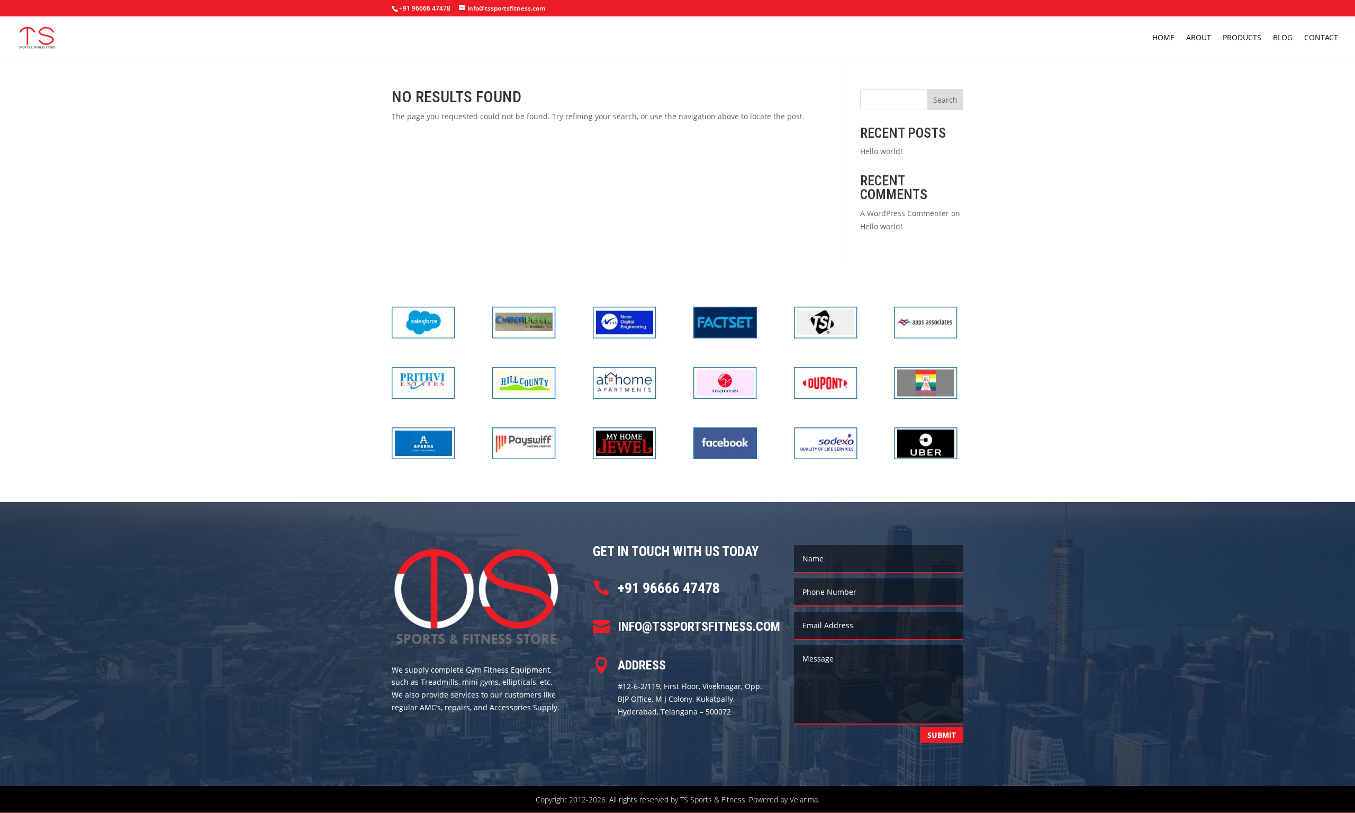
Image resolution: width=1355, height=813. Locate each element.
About (1198, 38)
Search (945, 100)
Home (1163, 38)
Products (1242, 38)
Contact (1321, 38)
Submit (941, 735)
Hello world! (881, 151)
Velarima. (804, 799)
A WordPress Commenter (904, 213)
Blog (1283, 38)
